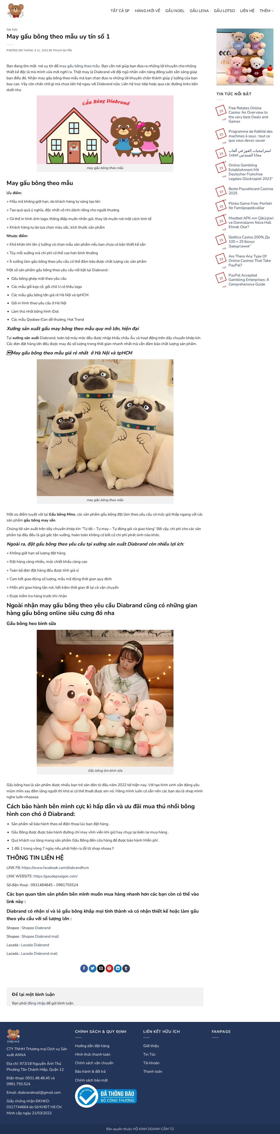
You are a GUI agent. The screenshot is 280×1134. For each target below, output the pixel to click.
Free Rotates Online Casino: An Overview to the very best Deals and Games (248, 115)
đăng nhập (37, 1003)
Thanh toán (152, 1071)
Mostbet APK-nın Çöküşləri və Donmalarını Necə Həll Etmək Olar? (251, 222)
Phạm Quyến (62, 50)
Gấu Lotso (224, 10)
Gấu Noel (175, 10)
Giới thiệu (151, 1045)
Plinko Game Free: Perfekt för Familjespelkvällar (250, 205)
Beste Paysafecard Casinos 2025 (251, 191)
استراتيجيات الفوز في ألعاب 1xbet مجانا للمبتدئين (250, 153)
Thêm (265, 10)
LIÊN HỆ (247, 10)
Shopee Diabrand (36, 927)
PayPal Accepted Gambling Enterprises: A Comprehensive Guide (249, 280)
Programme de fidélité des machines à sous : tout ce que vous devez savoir (251, 136)
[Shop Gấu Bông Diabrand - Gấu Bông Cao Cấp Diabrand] (16, 11)
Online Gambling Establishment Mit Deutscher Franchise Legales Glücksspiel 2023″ (251, 172)
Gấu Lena (199, 10)
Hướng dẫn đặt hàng (92, 1045)
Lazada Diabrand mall (39, 953)
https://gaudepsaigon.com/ (55, 876)
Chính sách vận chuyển (94, 1062)
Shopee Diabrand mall (40, 936)
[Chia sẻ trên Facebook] (84, 968)
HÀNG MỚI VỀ (147, 10)
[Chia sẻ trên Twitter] (92, 968)
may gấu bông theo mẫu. (80, 66)
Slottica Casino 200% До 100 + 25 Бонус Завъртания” (249, 241)
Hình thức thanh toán (92, 1054)
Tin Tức (12, 30)
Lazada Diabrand (35, 944)
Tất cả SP (120, 10)
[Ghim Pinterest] (109, 968)
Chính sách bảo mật (91, 1080)
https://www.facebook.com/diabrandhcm (55, 867)
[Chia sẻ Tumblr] (126, 968)
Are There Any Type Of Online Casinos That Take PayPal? (250, 261)
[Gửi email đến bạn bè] (101, 968)
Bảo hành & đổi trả (90, 1071)
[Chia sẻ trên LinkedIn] (118, 968)
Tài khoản (151, 1062)
